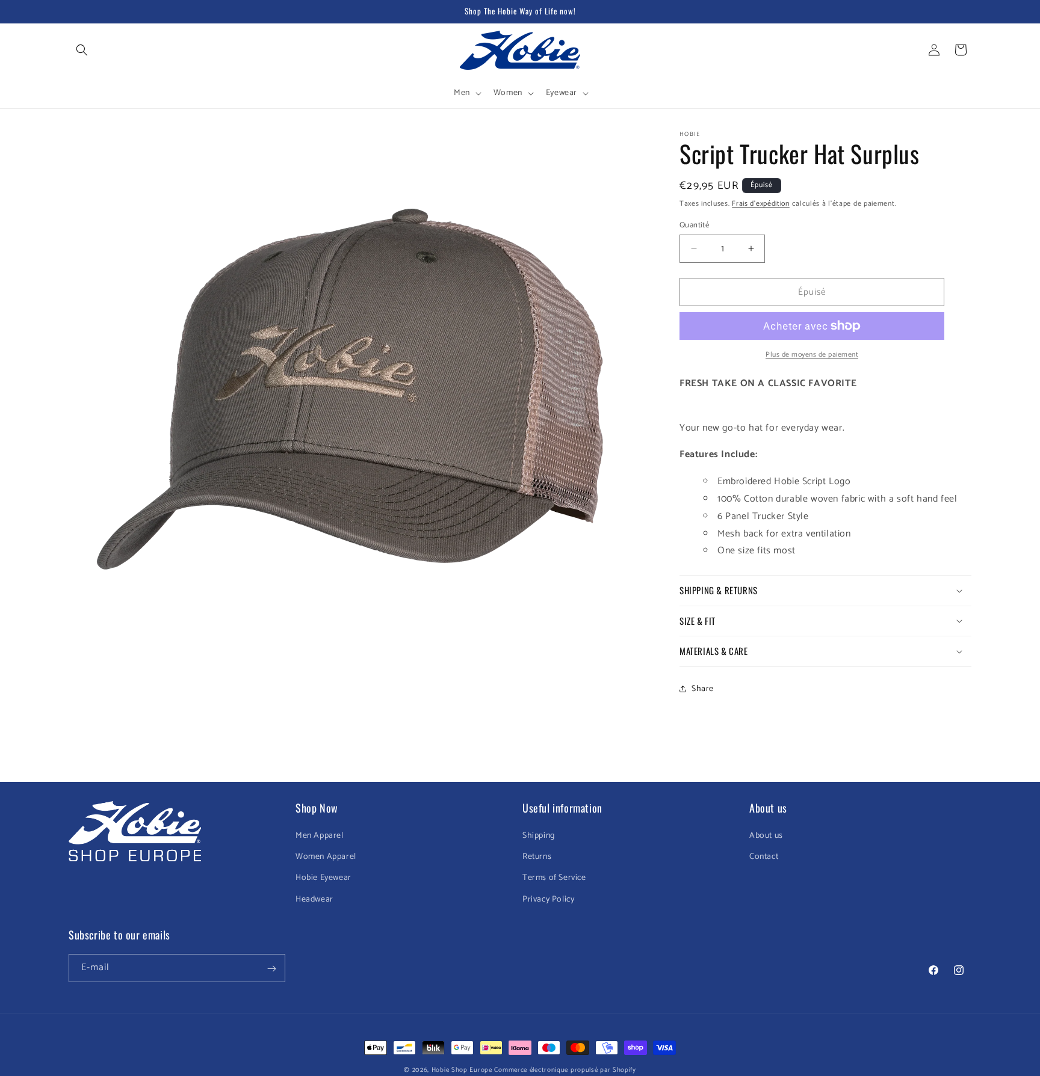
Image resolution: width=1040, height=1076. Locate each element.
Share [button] (703, 689)
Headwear (314, 899)
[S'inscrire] (271, 969)
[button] (82, 50)
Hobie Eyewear (323, 878)
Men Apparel (320, 836)
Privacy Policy (548, 899)
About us (766, 836)
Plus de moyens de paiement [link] (812, 354)
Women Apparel (326, 857)
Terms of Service (554, 878)
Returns (536, 857)
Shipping (538, 836)
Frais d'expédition (761, 203)
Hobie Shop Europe (462, 1070)
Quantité (694, 225)
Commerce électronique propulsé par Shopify (565, 1070)
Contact (763, 857)
